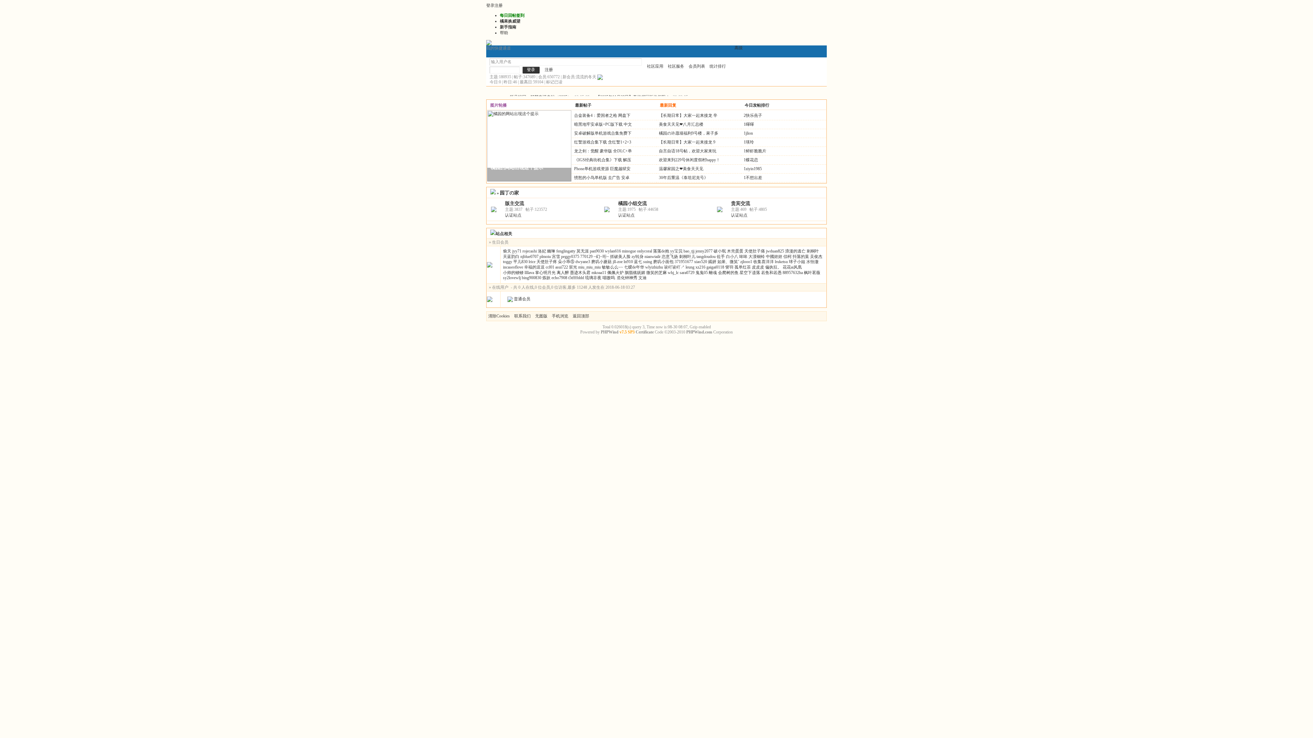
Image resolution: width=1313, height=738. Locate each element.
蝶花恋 (752, 160)
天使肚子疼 (546, 261)
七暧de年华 (634, 267)
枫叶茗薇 (812, 272)
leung (690, 267)
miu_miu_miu (589, 267)
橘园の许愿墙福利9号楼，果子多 (688, 133)
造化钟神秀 (627, 277)
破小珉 (720, 251)
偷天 (507, 251)
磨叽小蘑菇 (601, 261)
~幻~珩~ (601, 256)
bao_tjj (689, 251)
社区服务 (676, 66)
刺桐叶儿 (687, 256)
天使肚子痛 (754, 251)
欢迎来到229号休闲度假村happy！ (689, 160)
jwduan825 (775, 251)
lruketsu (781, 261)
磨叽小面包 (663, 261)
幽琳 (551, 251)
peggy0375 (570, 256)
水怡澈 (812, 261)
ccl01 (550, 267)
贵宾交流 (740, 203)
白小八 (732, 256)
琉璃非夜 (593, 277)
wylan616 (613, 251)
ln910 (628, 261)
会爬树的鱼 (728, 272)
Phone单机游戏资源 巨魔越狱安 (602, 168)
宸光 (573, 267)
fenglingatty (565, 251)
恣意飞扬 (670, 256)
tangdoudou (706, 256)
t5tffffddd (576, 277)
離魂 (713, 272)
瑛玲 (750, 142)
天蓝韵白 (511, 256)
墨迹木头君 (580, 272)
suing (647, 261)
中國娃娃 (774, 256)
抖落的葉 (801, 256)
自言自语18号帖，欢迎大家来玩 (687, 151)
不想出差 (754, 177)
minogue (629, 251)
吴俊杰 (816, 256)
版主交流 (514, 203)
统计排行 (717, 66)
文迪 (642, 277)
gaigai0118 (715, 267)
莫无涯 (582, 251)
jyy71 (516, 251)
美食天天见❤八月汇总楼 (681, 124)
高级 (738, 47)
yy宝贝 (676, 251)
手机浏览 (560, 316)
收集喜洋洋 (763, 261)
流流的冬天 (586, 76)
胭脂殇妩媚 (635, 272)
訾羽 (729, 267)
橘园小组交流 (632, 203)
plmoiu (545, 256)
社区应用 (655, 66)
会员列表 (697, 66)
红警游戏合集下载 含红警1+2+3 (602, 142)
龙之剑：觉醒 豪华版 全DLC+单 (603, 151)
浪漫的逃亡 (795, 251)
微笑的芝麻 (656, 272)
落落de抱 (661, 251)
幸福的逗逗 (534, 267)
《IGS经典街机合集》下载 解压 (602, 160)
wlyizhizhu (654, 267)
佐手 (721, 256)
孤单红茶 (742, 267)
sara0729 (687, 272)
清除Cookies (499, 316)
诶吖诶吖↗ (674, 267)
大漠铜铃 (756, 256)
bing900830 (531, 277)
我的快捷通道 (498, 48)
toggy (507, 261)
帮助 (504, 32)
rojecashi (529, 251)
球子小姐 (797, 261)
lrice (532, 261)
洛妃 (542, 251)
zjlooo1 (746, 261)
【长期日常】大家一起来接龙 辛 (688, 115)
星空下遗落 (750, 272)
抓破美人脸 (620, 256)
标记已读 (554, 82)
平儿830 (520, 261)
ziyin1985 (754, 168)
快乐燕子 (754, 115)
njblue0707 (529, 256)
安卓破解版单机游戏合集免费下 (603, 133)
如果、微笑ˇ (728, 261)
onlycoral (644, 251)
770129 (586, 256)
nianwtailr (653, 256)
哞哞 (743, 256)
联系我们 (522, 316)
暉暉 (750, 124)
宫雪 (556, 256)
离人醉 (563, 272)
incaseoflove (513, 267)
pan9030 (597, 251)
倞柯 (787, 256)
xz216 (700, 267)
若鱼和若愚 (771, 272)
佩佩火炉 (615, 272)
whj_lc (673, 272)
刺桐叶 (813, 251)
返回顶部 (581, 316)
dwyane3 (582, 261)
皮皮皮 (758, 267)
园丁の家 (509, 192)
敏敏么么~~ (612, 267)
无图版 (541, 316)
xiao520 (700, 261)
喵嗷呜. (609, 277)
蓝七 (638, 261)
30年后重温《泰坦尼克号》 (683, 177)
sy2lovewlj (512, 277)
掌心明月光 (545, 272)
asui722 (561, 267)
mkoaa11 (599, 272)
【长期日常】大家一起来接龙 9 (687, 142)
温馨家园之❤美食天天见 (681, 168)
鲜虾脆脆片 (756, 151)
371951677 (684, 261)
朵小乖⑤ (566, 261)
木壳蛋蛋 (735, 251)
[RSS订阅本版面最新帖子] (600, 76)
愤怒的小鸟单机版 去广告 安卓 (601, 177)
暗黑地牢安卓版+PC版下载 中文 (603, 124)
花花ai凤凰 (792, 267)
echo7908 (559, 277)
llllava (529, 272)
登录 (490, 5)
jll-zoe (618, 261)
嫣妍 (712, 261)
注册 (498, 5)
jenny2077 (704, 251)
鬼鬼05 (701, 272)
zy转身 (638, 256)
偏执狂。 (773, 267)
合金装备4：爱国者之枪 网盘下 (602, 115)
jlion (749, 133)
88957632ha (793, 272)
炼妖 (546, 277)
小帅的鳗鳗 (513, 272)
